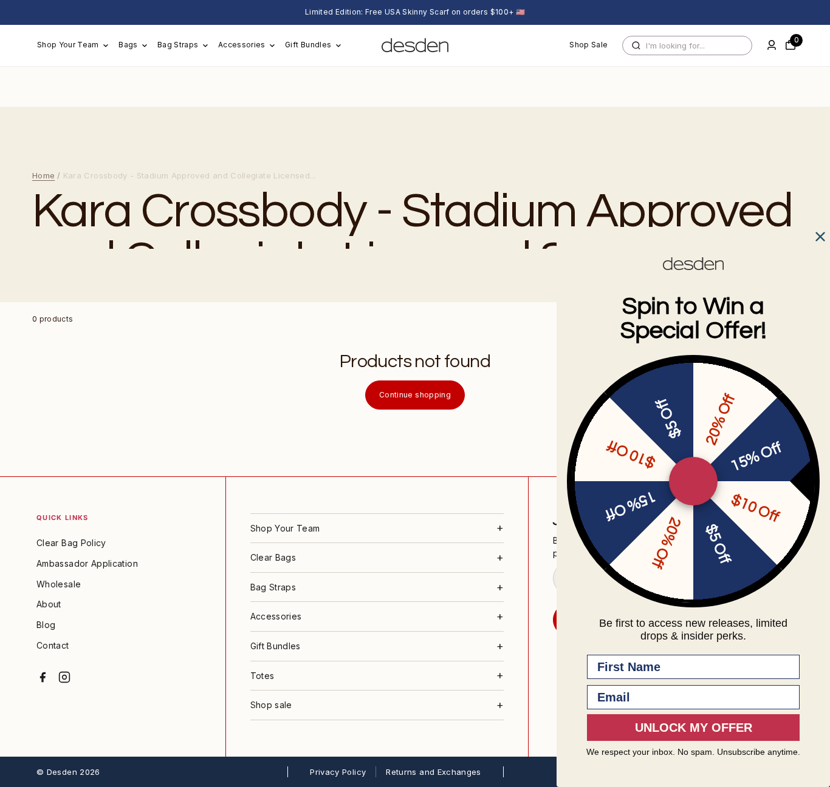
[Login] (771, 45)
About (48, 604)
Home (43, 175)
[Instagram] (64, 677)
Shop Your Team (68, 44)
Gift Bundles (308, 44)
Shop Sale (588, 44)
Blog (45, 625)
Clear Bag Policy (71, 543)
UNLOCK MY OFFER (693, 727)
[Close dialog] (820, 236)
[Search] (636, 45)
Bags (127, 44)
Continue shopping (415, 394)
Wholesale (58, 584)
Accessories (242, 44)
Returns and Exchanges (433, 772)
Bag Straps (178, 44)
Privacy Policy (338, 772)
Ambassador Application (87, 563)
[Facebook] (42, 677)
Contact (52, 645)
